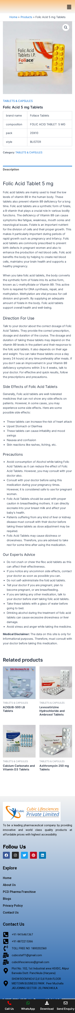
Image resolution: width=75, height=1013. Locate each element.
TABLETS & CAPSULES (18, 101)
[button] (69, 7)
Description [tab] (11, 169)
